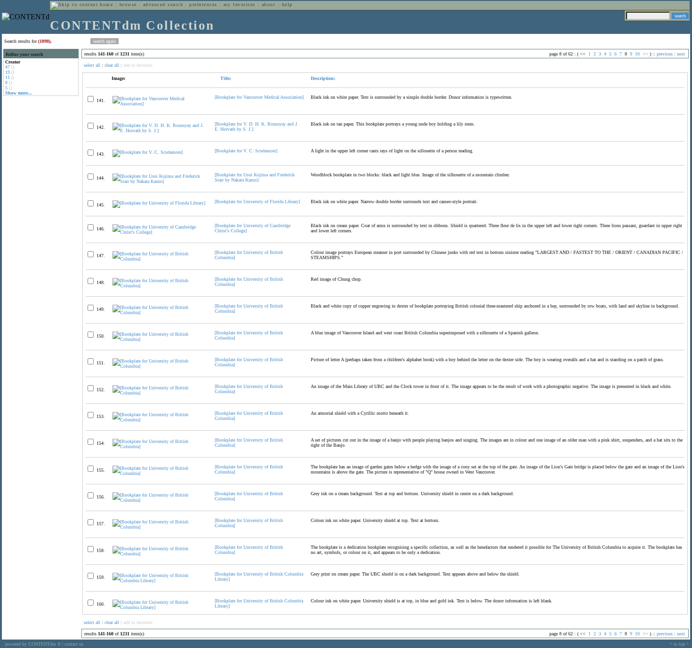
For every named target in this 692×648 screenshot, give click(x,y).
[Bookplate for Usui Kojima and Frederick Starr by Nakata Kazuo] (255, 177)
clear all (112, 65)
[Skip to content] (74, 4)
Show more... (18, 92)
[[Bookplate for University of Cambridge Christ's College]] (160, 232)
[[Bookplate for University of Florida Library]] (159, 202)
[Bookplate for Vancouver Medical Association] (259, 97)
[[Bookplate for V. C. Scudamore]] (148, 152)
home (106, 4)
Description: (323, 78)
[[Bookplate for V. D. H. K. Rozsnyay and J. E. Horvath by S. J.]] (160, 130)
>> (645, 53)
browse (128, 4)
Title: (225, 78)
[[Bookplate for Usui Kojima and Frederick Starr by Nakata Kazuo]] (160, 181)
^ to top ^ (679, 644)
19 (7, 72)
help (287, 4)
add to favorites (138, 65)
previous (665, 53)
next (681, 53)
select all (92, 65)
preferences (203, 4)
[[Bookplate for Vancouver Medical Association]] (160, 103)
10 (637, 53)
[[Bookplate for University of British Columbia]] (160, 258)
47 (7, 67)
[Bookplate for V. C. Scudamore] (246, 150)
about (268, 4)
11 (7, 77)
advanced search (163, 4)
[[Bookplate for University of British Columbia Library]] (160, 580)
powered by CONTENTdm (33, 644)
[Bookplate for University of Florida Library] (257, 201)
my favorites (240, 4)
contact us (73, 644)
